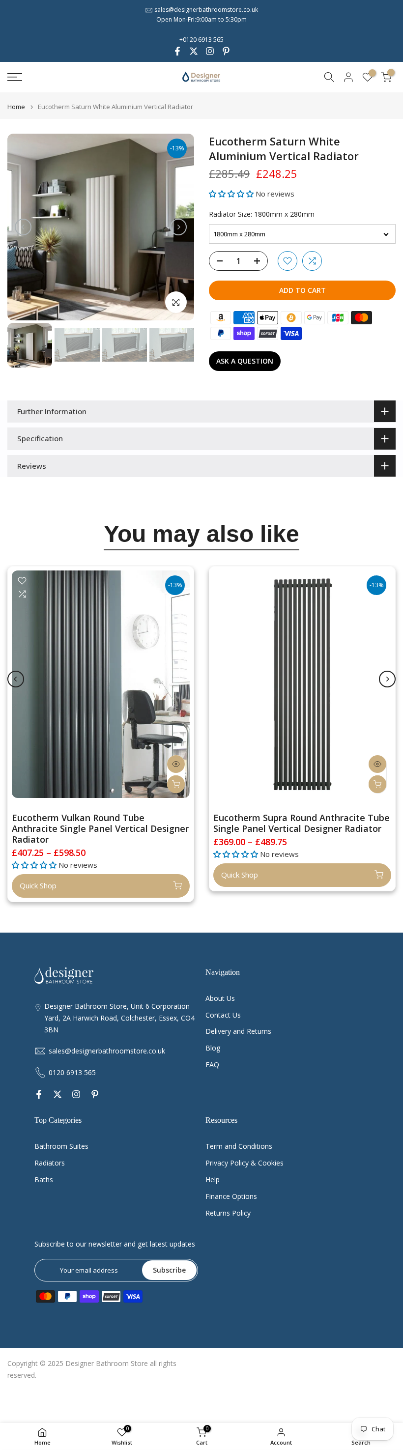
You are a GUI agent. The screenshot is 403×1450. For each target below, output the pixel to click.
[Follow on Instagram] (209, 51)
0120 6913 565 (72, 1072)
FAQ (212, 1064)
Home (16, 107)
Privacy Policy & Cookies (244, 1162)
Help (212, 1179)
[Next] (178, 227)
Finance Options (231, 1196)
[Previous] (23, 227)
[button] (232, 194)
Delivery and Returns (238, 1031)
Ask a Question (244, 361)
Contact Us (223, 1015)
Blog (212, 1047)
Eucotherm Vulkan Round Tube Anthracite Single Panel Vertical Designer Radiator (100, 828)
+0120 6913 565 (201, 39)
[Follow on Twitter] (193, 51)
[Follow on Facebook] (177, 51)
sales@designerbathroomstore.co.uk (206, 9)
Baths (43, 1179)
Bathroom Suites (61, 1146)
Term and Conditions (238, 1146)
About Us (220, 998)
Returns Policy (228, 1213)
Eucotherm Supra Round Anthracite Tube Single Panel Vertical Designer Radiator (301, 823)
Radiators (49, 1162)
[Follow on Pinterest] (226, 51)
